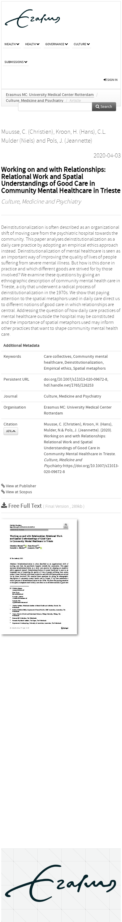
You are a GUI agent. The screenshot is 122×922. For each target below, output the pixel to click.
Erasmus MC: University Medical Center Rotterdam (50, 94)
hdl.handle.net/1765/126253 (69, 385)
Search (105, 106)
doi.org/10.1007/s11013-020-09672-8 (75, 379)
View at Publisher (20, 486)
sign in (112, 80)
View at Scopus (18, 492)
